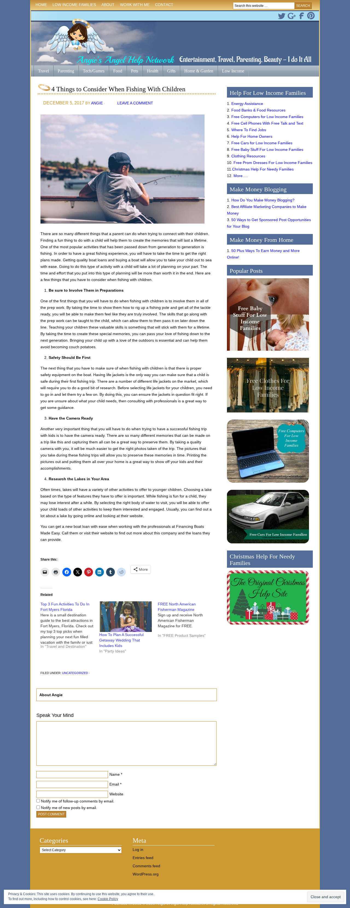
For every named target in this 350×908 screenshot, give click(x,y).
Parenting (66, 71)
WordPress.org (146, 874)
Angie (97, 103)
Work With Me (135, 4)
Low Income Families (73, 5)
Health (150, 71)
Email (114, 784)
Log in (138, 849)
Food (117, 71)
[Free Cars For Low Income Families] (268, 545)
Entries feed (143, 858)
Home (41, 4)
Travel (41, 71)
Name (114, 774)
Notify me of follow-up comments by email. (77, 801)
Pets (134, 71)
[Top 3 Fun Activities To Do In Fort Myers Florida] (69, 627)
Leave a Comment (135, 103)
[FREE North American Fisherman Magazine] (187, 621)
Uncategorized (75, 673)
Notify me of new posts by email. (69, 808)
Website (116, 794)
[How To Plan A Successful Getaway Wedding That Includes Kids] (126, 616)
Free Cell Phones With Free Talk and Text (267, 123)
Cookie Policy (108, 899)
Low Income (231, 71)
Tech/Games (91, 71)
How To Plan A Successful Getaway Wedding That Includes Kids (121, 640)
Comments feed (146, 866)
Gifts (169, 71)
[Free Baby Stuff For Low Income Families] (268, 352)
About (107, 5)
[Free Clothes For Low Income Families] (268, 414)
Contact (164, 4)
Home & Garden (196, 71)
